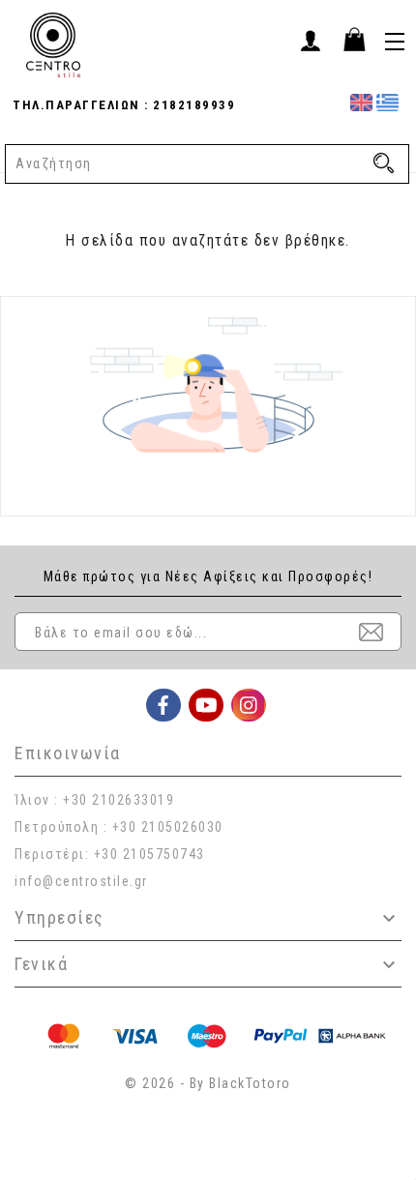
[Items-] (354, 38)
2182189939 (192, 105)
